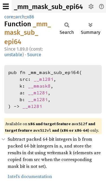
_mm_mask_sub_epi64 (48, 7)
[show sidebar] (6, 6)
